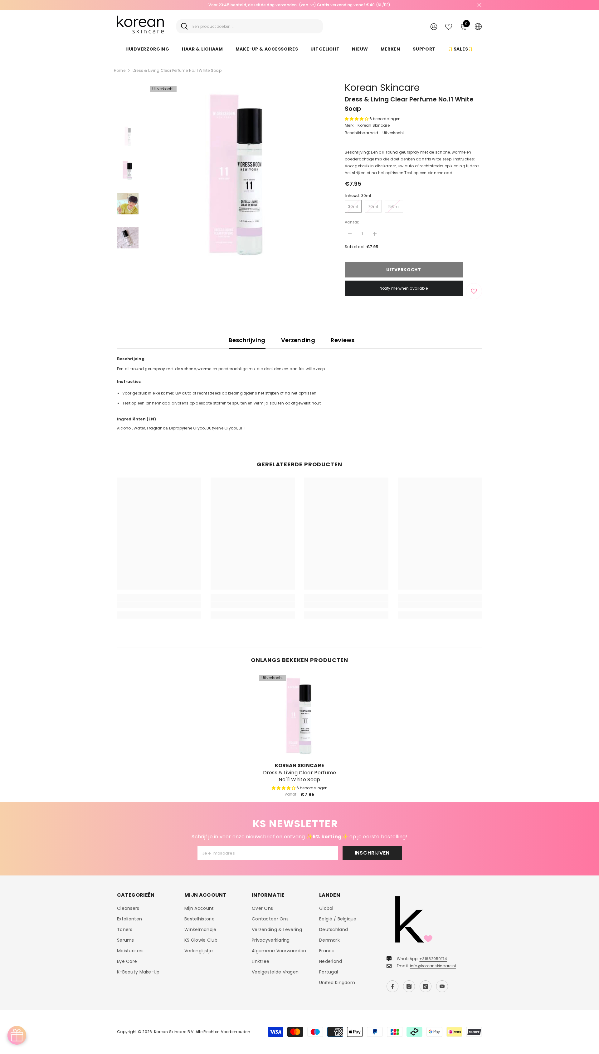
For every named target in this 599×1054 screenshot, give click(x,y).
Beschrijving (247, 340)
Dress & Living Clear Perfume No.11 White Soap (299, 776)
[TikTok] (425, 986)
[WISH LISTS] (448, 26)
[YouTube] (442, 986)
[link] (159, 604)
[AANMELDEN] (433, 26)
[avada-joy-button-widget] (16, 1035)
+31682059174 (433, 958)
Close (479, 5)
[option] (237, 173)
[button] (357, 118)
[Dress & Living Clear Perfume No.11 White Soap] (299, 715)
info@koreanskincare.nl (433, 965)
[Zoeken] (249, 26)
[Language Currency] (478, 26)
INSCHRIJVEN (372, 852)
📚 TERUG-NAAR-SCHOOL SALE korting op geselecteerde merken (360, 4)
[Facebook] (392, 986)
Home (119, 70)
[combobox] (255, 26)
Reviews (343, 340)
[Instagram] (409, 986)
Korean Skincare (382, 87)
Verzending (298, 340)
